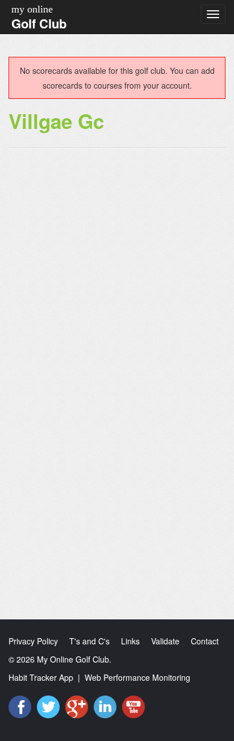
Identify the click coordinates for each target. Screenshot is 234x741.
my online (32, 9)
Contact (205, 641)
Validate (165, 641)
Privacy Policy (33, 641)
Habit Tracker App (41, 677)
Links (130, 641)
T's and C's (89, 641)
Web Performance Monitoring (137, 677)
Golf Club (38, 23)
